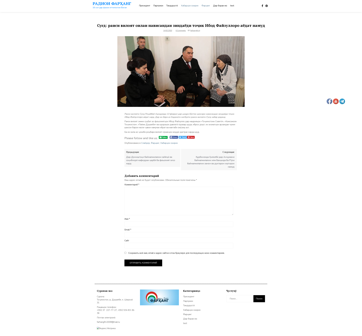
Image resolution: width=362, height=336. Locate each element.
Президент (144, 5)
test (232, 5)
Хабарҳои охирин (189, 5)
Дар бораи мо (220, 5)
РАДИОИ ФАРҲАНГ (112, 3)
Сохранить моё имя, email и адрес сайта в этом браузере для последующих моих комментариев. (176, 253)
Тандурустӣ (172, 5)
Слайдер (145, 143)
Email (127, 229)
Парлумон (158, 5)
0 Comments (181, 30)
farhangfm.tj (195, 30)
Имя (127, 219)
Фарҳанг (206, 5)
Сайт (126, 240)
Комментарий (131, 184)
